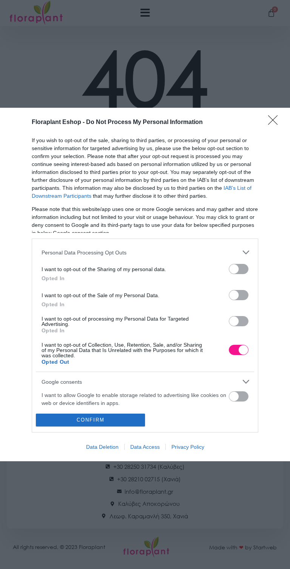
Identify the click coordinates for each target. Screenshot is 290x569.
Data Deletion (102, 447)
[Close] (275, 122)
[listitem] (145, 252)
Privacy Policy (187, 447)
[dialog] (145, 284)
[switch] (238, 269)
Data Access (145, 447)
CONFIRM (91, 420)
